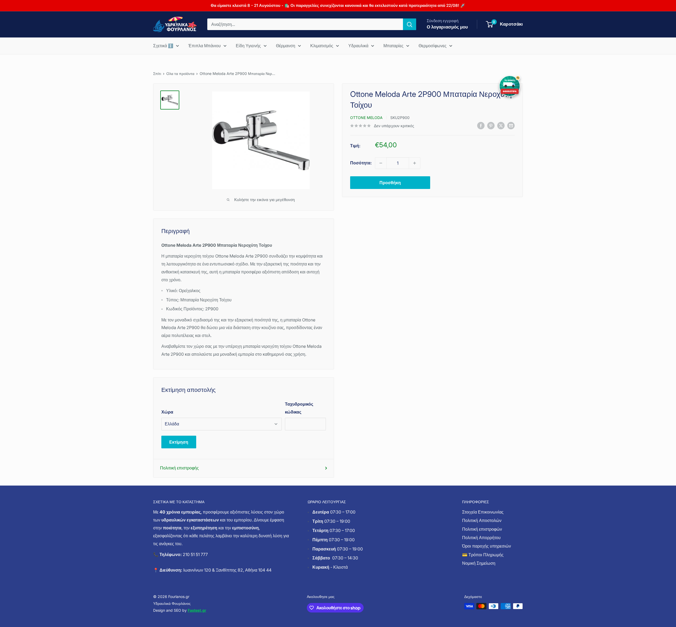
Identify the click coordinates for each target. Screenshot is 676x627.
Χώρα (167, 412)
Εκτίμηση (178, 442)
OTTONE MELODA (366, 117)
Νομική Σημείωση (478, 563)
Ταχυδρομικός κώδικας (299, 408)
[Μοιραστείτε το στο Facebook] (481, 125)
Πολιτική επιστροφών (482, 529)
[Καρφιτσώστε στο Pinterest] (491, 125)
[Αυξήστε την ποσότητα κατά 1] (414, 163)
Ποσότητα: (361, 162)
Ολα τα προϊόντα (180, 73)
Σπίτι (157, 73)
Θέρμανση (285, 45)
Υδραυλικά (358, 45)
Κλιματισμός (321, 45)
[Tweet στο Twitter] (501, 125)
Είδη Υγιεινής (248, 45)
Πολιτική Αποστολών (481, 520)
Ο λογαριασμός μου (447, 27)
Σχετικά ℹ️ (163, 45)
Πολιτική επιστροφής (179, 468)
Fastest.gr (197, 610)
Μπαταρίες (393, 45)
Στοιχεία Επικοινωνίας (483, 512)
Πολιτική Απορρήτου (481, 537)
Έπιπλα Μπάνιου (204, 45)
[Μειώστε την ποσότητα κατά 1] (380, 163)
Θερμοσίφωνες (433, 45)
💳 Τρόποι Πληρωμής (483, 554)
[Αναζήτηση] (409, 24)
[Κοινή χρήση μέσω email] (511, 125)
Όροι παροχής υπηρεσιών (486, 546)
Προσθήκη (390, 182)
